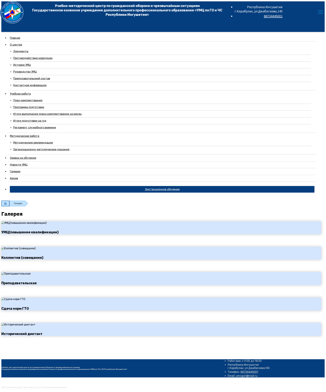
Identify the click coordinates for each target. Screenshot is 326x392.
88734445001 (273, 16)
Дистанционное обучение (162, 189)
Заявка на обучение (23, 158)
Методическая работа (24, 136)
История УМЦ (22, 65)
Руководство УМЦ (25, 71)
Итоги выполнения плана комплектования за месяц (47, 114)
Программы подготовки (28, 107)
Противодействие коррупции (32, 58)
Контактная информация (30, 85)
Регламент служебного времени (34, 127)
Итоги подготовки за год (29, 120)
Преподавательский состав (31, 78)
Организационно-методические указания (41, 149)
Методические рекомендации (33, 142)
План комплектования (27, 100)
